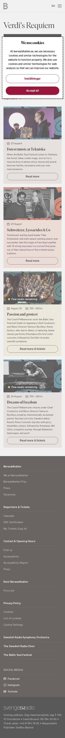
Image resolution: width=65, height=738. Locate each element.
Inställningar (32, 78)
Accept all (32, 90)
